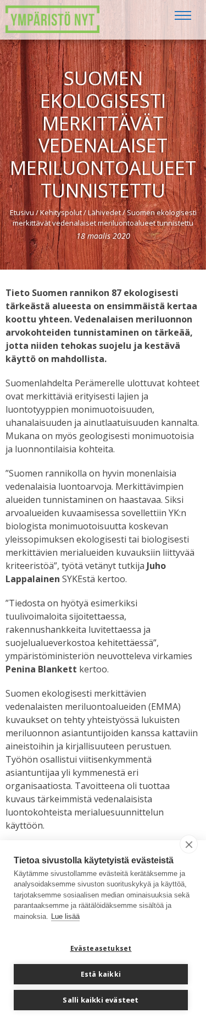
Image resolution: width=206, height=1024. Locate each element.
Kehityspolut (61, 212)
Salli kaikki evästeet (100, 1000)
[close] (189, 844)
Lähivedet (104, 212)
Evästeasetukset (101, 948)
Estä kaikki (101, 974)
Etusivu (22, 212)
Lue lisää (65, 916)
